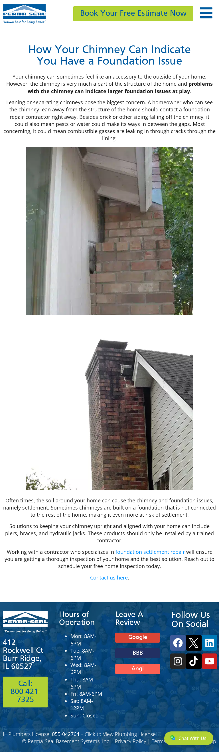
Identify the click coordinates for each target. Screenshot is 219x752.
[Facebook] (178, 642)
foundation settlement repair (150, 551)
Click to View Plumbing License (120, 734)
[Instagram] (178, 661)
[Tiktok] (193, 661)
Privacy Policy (130, 741)
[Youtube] (209, 661)
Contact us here (109, 577)
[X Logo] (193, 642)
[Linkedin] (209, 642)
